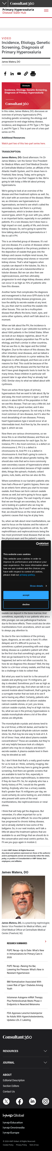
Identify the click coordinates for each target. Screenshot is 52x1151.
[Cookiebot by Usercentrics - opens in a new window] (37, 544)
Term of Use (34, 1145)
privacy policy (27, 575)
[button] (26, 74)
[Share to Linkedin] (12, 74)
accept (26, 595)
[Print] (33, 74)
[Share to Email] (19, 74)
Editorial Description (14, 1080)
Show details (36, 586)
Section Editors (11, 1086)
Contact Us (9, 1091)
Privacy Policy (21, 1145)
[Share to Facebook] (5, 74)
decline (26, 604)
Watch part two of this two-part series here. (23, 143)
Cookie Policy (8, 1145)
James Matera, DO (11, 61)
